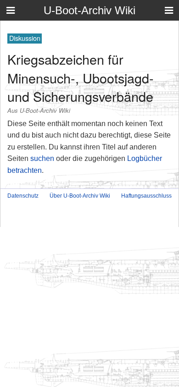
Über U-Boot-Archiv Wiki (80, 196)
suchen (42, 158)
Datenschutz (23, 196)
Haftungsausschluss (146, 196)
